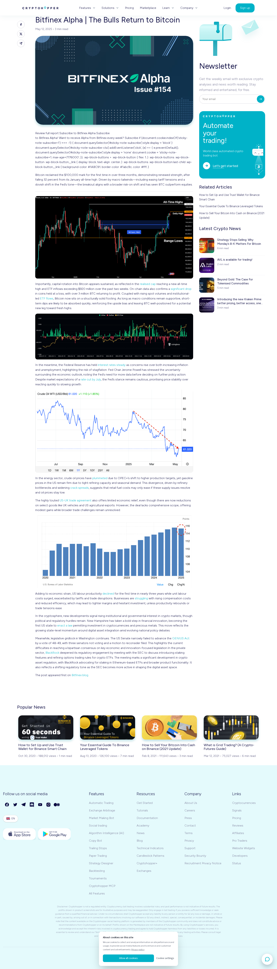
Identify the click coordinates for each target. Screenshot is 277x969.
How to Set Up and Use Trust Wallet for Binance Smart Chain (229, 197)
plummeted (99, 478)
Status (236, 863)
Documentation (147, 818)
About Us (190, 803)
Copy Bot (95, 840)
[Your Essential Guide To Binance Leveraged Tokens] (107, 727)
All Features (97, 893)
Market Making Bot (101, 818)
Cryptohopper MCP (102, 886)
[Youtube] (40, 805)
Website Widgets (243, 848)
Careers (189, 810)
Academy (143, 825)
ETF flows (46, 298)
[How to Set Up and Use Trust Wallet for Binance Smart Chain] (45, 727)
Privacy (189, 840)
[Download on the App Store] (19, 834)
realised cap (148, 284)
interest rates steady (111, 365)
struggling (141, 598)
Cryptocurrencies (244, 803)
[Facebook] (7, 805)
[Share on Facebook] (21, 24)
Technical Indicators (150, 848)
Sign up (245, 8)
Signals (237, 810)
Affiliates (238, 833)
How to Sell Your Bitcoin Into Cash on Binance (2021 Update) (231, 215)
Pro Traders (239, 840)
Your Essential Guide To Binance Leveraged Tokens (231, 206)
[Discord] (32, 805)
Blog (140, 840)
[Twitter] (15, 805)
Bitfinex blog (80, 675)
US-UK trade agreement (75, 500)
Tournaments (98, 878)
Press (188, 818)
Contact (190, 825)
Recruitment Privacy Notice (202, 863)
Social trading (98, 825)
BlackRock (52, 652)
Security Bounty (195, 855)
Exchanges (144, 871)
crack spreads (79, 488)
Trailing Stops (98, 848)
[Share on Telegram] (21, 43)
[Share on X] (21, 34)
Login (227, 7)
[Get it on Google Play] (54, 834)
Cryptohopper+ (147, 863)
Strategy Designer (101, 863)
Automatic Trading (101, 803)
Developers (240, 855)
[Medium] (57, 805)
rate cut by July (91, 379)
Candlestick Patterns (150, 855)
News (141, 833)
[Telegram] (24, 805)
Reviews (237, 825)
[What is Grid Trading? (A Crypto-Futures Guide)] (231, 727)
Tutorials (142, 810)
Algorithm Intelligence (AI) (106, 833)
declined (108, 593)
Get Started (145, 803)
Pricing (129, 7)
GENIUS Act (180, 638)
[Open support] (267, 959)
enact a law (64, 625)
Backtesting (97, 871)
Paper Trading (98, 855)
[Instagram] (48, 805)
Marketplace (148, 7)
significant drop (181, 289)
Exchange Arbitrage (102, 810)
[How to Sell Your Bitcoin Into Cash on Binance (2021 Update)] (169, 727)
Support (189, 848)
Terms (188, 833)
